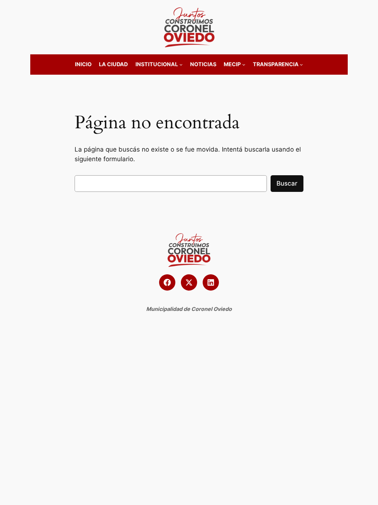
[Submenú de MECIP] (243, 64)
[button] (167, 282)
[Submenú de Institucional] (181, 64)
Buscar (287, 183)
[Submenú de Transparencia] (301, 64)
